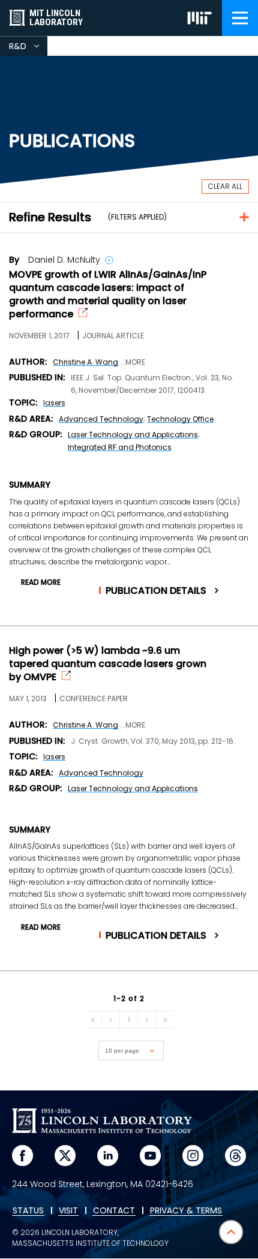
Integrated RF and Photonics (120, 447)
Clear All (225, 186)
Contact (114, 1211)
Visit (68, 1211)
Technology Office (180, 419)
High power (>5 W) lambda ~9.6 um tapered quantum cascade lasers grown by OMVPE (107, 664)
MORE (135, 362)
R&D (28, 48)
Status (28, 1211)
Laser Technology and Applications (133, 434)
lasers (54, 403)
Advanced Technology (101, 419)
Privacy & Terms (186, 1211)
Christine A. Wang (85, 362)
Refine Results (50, 217)
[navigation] (240, 18)
